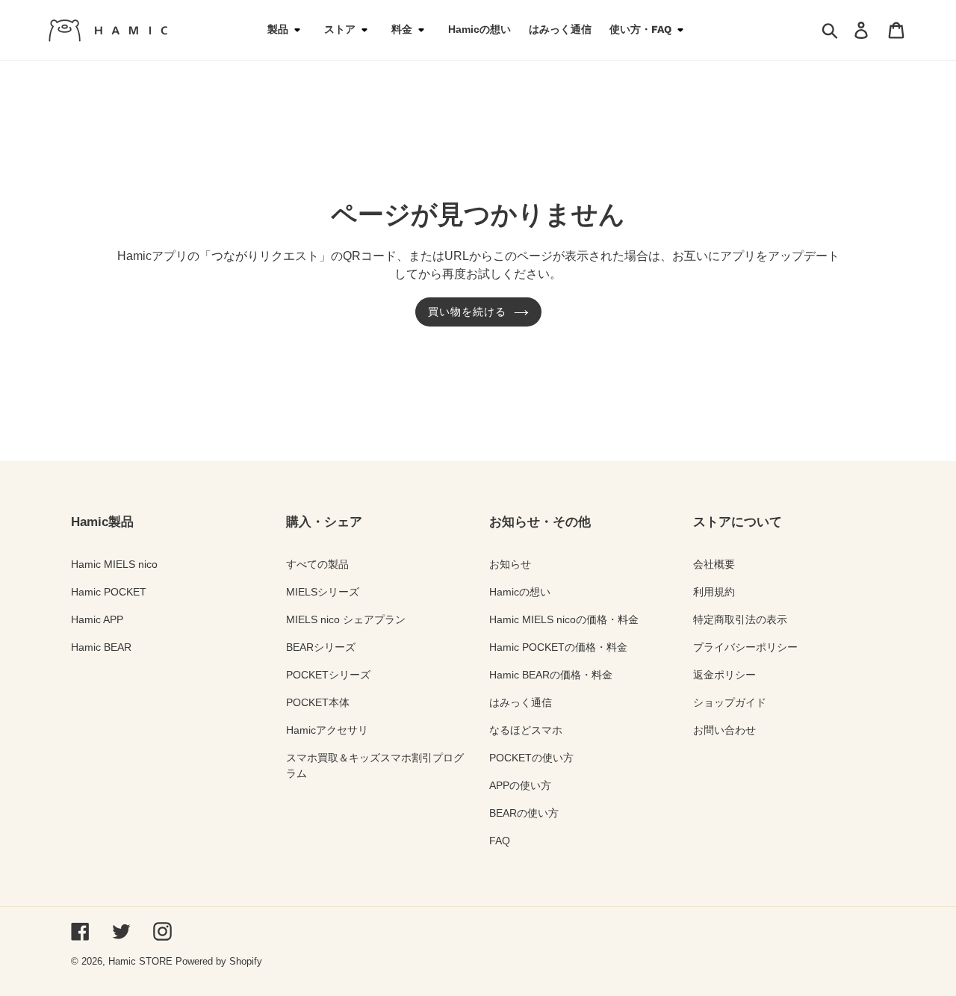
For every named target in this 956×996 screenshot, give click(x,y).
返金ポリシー (724, 675)
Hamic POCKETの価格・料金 (558, 647)
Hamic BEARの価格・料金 (550, 675)
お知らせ (510, 564)
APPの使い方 (520, 785)
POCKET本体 (318, 702)
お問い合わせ (724, 730)
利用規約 (714, 592)
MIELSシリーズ (322, 592)
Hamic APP (97, 619)
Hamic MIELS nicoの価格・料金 (564, 619)
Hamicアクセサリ (327, 730)
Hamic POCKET (108, 592)
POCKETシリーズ (328, 675)
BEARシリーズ (321, 647)
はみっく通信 (520, 702)
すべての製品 (317, 564)
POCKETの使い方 (531, 758)
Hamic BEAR (101, 647)
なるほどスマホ (525, 730)
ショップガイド (729, 702)
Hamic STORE (140, 961)
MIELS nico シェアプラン (346, 619)
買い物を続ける (467, 312)
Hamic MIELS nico (114, 564)
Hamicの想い (519, 592)
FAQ (499, 841)
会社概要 (714, 564)
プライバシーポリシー (745, 647)
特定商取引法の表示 (740, 619)
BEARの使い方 (524, 813)
